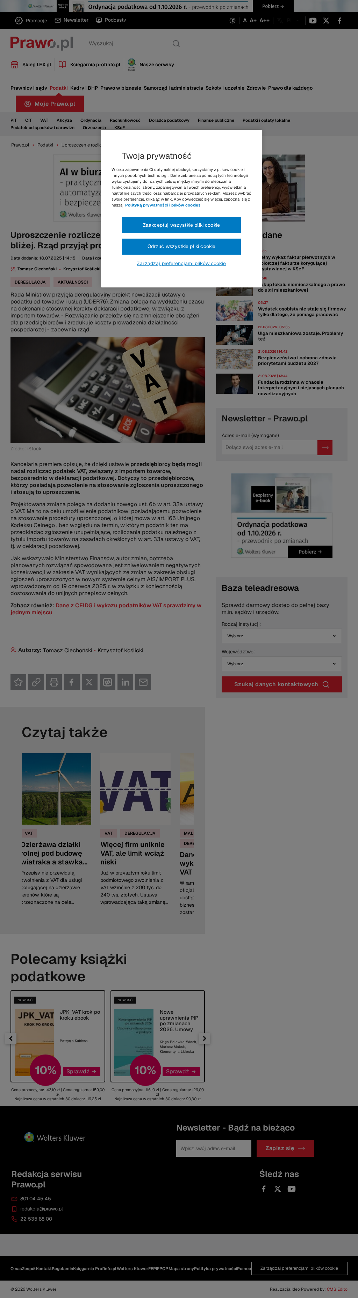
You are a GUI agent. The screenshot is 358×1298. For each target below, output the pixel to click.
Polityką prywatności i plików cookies (163, 205)
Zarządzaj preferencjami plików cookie (181, 263)
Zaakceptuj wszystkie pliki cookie (181, 225)
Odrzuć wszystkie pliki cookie (182, 246)
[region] (181, 208)
